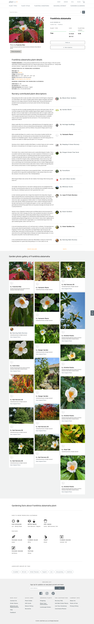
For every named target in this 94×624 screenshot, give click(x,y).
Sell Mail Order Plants (61, 603)
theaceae (20, 72)
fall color (16, 79)
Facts (65, 249)
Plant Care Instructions (44, 604)
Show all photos (15, 51)
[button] (80, 12)
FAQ (11, 610)
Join (60, 588)
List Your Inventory (61, 606)
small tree (28, 79)
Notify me (67, 42)
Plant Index (28, 600)
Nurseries (28, 608)
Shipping (42, 600)
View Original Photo (15, 337)
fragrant (21, 79)
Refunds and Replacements (14, 606)
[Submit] (83, 12)
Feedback (13, 612)
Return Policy (29, 606)
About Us (73, 600)
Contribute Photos (60, 608)
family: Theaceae (34, 572)
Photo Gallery (32, 249)
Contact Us (13, 600)
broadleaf (15, 572)
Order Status (14, 603)
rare (24, 79)
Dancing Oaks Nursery (19, 333)
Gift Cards (28, 603)
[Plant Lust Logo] (13, 2)
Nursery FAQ (59, 600)
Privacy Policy (74, 606)
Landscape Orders (45, 607)
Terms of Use (74, 603)
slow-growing (59, 572)
